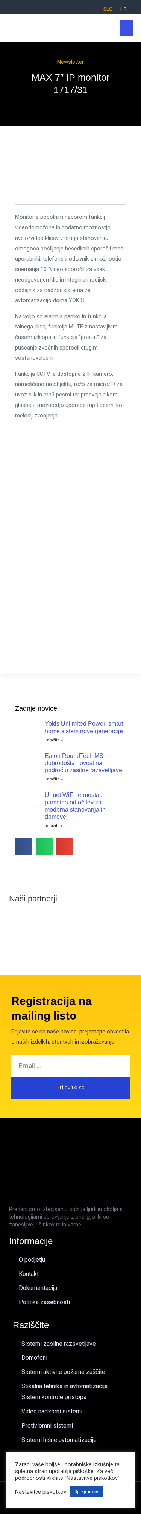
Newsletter (70, 62)
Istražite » (54, 740)
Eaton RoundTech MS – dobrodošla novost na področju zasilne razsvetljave (83, 763)
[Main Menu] (126, 28)
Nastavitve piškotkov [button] (40, 1491)
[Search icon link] (10, 8)
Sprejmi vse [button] (86, 1491)
